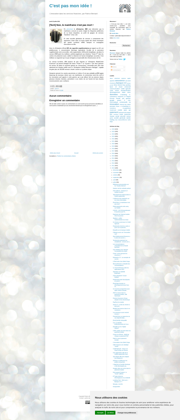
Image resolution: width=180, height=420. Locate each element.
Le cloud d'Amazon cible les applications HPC (121, 268)
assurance (120, 80)
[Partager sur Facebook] (57, 86)
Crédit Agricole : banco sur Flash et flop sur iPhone (120, 349)
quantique (116, 114)
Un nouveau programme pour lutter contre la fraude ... (121, 289)
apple (129, 78)
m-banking (124, 106)
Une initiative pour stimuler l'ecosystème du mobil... (120, 250)
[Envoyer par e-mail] (51, 86)
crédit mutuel (114, 90)
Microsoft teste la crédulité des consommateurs (121, 264)
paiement (114, 112)
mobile (120, 110)
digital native (126, 92)
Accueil (76, 153)
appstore (112, 81)
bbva (115, 85)
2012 (113, 163)
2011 (113, 165)
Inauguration (116, 386)
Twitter (120, 59)
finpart (128, 96)
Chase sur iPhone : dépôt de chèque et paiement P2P (121, 335)
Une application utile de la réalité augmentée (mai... (121, 353)
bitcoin (120, 85)
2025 (113, 131)
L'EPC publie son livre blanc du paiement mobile (122, 331)
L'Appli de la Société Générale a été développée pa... (121, 365)
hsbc (129, 100)
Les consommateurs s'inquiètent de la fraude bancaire (120, 245)
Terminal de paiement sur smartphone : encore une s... (122, 241)
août (114, 180)
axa (126, 81)
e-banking (123, 94)
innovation (114, 104)
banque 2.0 (121, 83)
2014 (113, 158)
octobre (115, 175)
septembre (116, 177)
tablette (128, 118)
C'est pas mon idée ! (70, 5)
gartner (128, 98)
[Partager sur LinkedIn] (61, 86)
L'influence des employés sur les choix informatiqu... (121, 199)
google (112, 100)
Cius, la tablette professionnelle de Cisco (121, 323)
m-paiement (127, 108)
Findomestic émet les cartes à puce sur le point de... (121, 226)
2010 (113, 168)
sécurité (122, 116)
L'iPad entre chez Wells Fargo (121, 261)
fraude (118, 98)
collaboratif (127, 87)
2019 (113, 146)
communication (115, 89)
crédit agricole (126, 89)
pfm (111, 114)
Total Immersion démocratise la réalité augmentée (122, 195)
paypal (129, 112)
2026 (113, 129)
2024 (113, 134)
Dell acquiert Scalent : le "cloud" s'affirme (120, 373)
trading (112, 120)
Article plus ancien (98, 153)
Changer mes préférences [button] (127, 413)
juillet (114, 182)
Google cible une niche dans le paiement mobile (122, 369)
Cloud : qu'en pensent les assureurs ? (120, 254)
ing (130, 102)
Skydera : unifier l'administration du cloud (120, 218)
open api (127, 110)
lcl (120, 106)
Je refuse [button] (110, 413)
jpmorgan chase (114, 106)
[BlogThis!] (53, 86)
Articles (114, 67)
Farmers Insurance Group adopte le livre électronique (121, 299)
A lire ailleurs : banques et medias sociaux (120, 191)
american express (120, 78)
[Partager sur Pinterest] (59, 86)
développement (115, 92)
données (114, 94)
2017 (113, 151)
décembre (116, 170)
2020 (113, 143)
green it (57, 88)
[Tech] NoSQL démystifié (120, 320)
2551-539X (116, 38)
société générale (120, 118)
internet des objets (125, 104)
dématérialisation (126, 90)
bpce (111, 87)
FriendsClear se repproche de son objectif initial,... (121, 317)
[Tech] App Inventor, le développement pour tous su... (121, 285)
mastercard (113, 110)
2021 (113, 141)
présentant (70, 29)
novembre (116, 172)
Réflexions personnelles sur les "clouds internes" (121, 185)
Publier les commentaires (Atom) (66, 156)
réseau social (114, 116)
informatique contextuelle (118, 102)
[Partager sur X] (55, 86)
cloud (120, 87)
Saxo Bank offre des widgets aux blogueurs (121, 357)
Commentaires (116, 70)
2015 (113, 156)
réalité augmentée (125, 114)
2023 (113, 136)
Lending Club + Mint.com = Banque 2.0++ (120, 380)
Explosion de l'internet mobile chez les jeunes (121, 215)
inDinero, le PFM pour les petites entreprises (120, 361)
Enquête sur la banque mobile (121, 230)
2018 (113, 148)
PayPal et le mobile (118, 302)
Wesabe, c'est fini (118, 384)
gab (123, 98)
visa (116, 120)
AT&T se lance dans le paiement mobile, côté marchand (120, 294)
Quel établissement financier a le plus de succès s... (121, 237)
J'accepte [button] (100, 413)
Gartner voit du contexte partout (122, 188)
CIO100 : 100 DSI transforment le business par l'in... (121, 211)
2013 (113, 160)
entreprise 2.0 (122, 96)
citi (116, 87)
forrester (112, 98)
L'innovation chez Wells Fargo (121, 342)
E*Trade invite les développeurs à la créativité (121, 377)
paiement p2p (122, 112)
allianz (111, 78)
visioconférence (122, 120)
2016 (113, 153)
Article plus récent (55, 153)
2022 (113, 139)
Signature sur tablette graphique (119, 272)
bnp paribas (127, 85)
